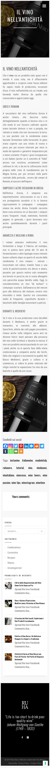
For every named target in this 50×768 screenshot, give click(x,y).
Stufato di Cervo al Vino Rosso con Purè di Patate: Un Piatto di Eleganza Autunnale (29, 657)
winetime (40, 483)
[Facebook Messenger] (31, 446)
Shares (10, 562)
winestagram (28, 483)
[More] (21, 451)
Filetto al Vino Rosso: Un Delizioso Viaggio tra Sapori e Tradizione (28, 637)
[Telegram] (41, 446)
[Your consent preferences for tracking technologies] (45, 763)
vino (30, 468)
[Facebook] (5, 446)
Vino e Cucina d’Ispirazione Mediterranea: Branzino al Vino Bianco (30, 602)
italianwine (27, 460)
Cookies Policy (36, 763)
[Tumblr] (5, 451)
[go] (41, 531)
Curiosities (12, 552)
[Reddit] (36, 446)
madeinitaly (41, 460)
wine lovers (34, 475)
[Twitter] (15, 446)
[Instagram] (10, 446)
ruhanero (7, 468)
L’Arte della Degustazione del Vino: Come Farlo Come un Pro (28, 584)
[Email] (15, 451)
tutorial (20, 468)
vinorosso (21, 475)
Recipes (11, 557)
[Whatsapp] (10, 451)
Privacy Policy (23, 763)
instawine (15, 460)
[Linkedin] (26, 446)
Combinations (14, 547)
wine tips (15, 483)
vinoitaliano (8, 475)
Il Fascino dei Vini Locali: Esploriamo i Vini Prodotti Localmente (29, 619)
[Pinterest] (21, 446)
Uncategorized (14, 568)
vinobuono (42, 468)
